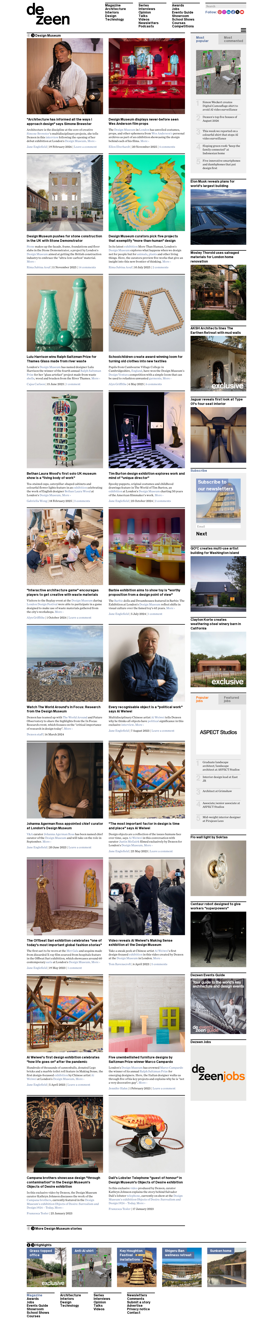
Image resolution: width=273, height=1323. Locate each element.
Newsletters (149, 23)
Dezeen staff (35, 734)
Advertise (135, 1305)
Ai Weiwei (158, 717)
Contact (133, 1312)
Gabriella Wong (37, 501)
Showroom (180, 16)
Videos (144, 19)
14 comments (87, 267)
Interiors (112, 12)
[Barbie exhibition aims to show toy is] (147, 548)
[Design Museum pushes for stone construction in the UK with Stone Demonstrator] (65, 194)
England (136, 370)
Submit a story (138, 1302)
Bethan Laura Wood (78, 491)
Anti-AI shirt (84, 1250)
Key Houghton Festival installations (131, 1255)
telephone (133, 1195)
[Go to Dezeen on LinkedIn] (229, 12)
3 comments (82, 501)
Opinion (145, 12)
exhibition (131, 246)
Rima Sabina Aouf (38, 267)
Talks (143, 16)
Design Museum (75, 141)
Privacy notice (138, 1309)
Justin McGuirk (129, 841)
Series (144, 5)
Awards (178, 5)
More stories (58, 1228)
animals (142, 254)
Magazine (113, 5)
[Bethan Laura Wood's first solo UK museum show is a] (65, 431)
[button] (243, 30)
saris (49, 962)
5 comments (159, 964)
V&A (30, 834)
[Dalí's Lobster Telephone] (147, 1136)
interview (52, 137)
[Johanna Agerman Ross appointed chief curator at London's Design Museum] (65, 782)
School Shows (183, 19)
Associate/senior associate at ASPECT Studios (221, 804)
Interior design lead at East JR (220, 778)
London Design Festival (42, 604)
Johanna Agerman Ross (59, 834)
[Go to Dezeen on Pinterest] (220, 12)
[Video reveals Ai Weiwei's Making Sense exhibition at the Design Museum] (147, 898)
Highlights (43, 1245)
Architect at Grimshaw (217, 791)
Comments (135, 1298)
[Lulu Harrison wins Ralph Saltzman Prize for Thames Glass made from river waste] (65, 315)
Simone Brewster (38, 133)
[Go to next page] (33, 35)
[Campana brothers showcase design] (65, 1136)
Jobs (175, 9)
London (144, 129)
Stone (30, 246)
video (134, 1188)
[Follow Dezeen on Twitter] (237, 12)
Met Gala (72, 951)
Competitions (183, 26)
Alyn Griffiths (117, 384)
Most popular (202, 39)
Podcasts (146, 26)
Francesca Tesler (38, 1213)
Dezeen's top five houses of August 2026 (220, 118)
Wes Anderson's (162, 133)
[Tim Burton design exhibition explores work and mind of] (147, 431)
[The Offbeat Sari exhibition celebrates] (65, 898)
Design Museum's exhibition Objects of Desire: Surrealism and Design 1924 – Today (63, 1203)
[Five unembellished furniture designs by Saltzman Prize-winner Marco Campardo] (147, 1015)
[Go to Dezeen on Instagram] (224, 12)
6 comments (154, 384)
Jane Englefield (37, 146)
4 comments (167, 146)
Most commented (233, 39)
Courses (179, 23)
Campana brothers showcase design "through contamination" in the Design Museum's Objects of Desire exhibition (63, 1182)
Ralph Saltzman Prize (154, 1071)
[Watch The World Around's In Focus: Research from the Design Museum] (65, 665)
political (153, 721)
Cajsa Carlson (36, 384)
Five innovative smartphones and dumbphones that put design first (221, 164)
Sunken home (221, 1250)
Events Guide (182, 12)
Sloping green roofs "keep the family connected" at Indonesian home (221, 149)
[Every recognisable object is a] (147, 665)
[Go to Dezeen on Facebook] (233, 12)
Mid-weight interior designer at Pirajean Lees (222, 819)
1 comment (73, 384)
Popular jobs (202, 699)
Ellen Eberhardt (119, 146)
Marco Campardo (171, 1067)
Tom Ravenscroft (120, 964)
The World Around (75, 717)
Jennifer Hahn (118, 1088)
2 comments (160, 267)
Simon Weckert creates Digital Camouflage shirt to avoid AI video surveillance (220, 105)
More (91, 141)
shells (30, 378)
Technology (114, 19)
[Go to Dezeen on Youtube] (242, 12)
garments (155, 378)
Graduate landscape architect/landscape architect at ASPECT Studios (221, 765)
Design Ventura (119, 374)
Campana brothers (39, 1200)
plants (153, 254)
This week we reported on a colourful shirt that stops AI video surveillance (220, 134)
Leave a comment (85, 146)
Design (110, 16)
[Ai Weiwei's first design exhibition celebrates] (65, 1015)
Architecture (115, 9)
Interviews (147, 9)
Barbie (118, 600)
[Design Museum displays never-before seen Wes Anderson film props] (147, 77)
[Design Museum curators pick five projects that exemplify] (147, 194)
